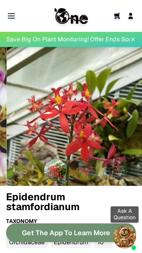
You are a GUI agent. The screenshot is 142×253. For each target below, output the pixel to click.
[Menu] (11, 16)
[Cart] (117, 16)
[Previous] (12, 116)
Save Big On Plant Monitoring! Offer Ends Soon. (68, 39)
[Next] (129, 116)
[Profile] (130, 16)
